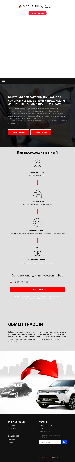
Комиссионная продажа (45, 425)
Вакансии (10, 442)
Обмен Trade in (12, 428)
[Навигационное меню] (3, 81)
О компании (11, 439)
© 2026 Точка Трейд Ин (48, 457)
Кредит (41, 428)
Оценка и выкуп (12, 425)
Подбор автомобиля (44, 431)
